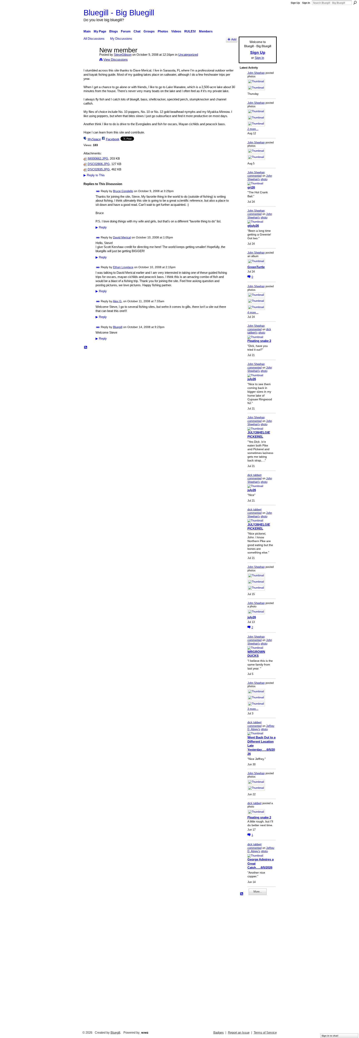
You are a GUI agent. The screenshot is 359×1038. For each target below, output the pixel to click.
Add (233, 39)
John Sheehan (256, 72)
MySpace (94, 139)
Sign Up (295, 2)
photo (264, 179)
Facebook (112, 139)
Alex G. (117, 301)
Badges (218, 1032)
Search (355, 3)
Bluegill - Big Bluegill (119, 12)
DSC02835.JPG (99, 169)
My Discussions (121, 38)
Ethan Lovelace (123, 267)
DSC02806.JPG (99, 164)
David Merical (122, 237)
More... (257, 891)
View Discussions (115, 59)
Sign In (306, 2)
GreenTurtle (256, 267)
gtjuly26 (253, 225)
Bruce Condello (123, 191)
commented (254, 175)
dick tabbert (254, 475)
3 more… (252, 708)
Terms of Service (265, 1032)
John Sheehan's (259, 177)
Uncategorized (188, 54)
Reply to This (94, 175)
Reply (101, 227)
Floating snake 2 (259, 341)
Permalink (98, 191)
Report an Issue (239, 1032)
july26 (251, 379)
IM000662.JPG (98, 158)
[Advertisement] (252, 961)
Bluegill (117, 327)
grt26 (251, 187)
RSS (86, 347)
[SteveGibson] (90, 57)
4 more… (252, 312)
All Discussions (94, 38)
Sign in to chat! (330, 1035)
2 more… (252, 129)
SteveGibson (123, 54)
